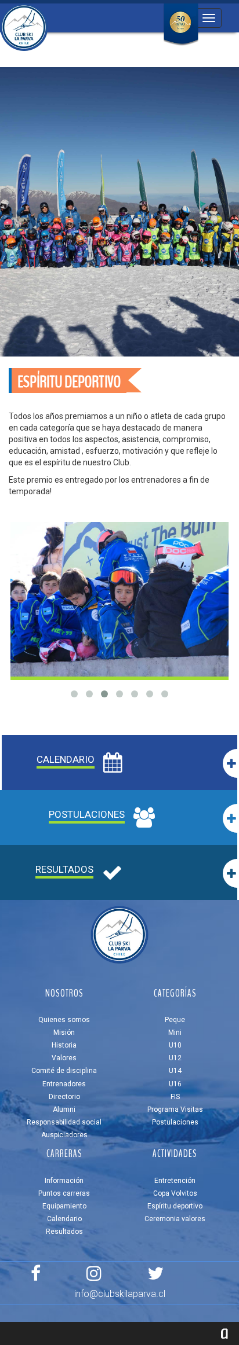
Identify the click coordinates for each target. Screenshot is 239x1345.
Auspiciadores (64, 1135)
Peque (175, 1020)
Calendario (64, 1219)
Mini (175, 1032)
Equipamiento (64, 1206)
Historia (64, 1045)
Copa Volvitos (175, 1193)
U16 (175, 1084)
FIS (175, 1097)
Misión (64, 1032)
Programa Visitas (175, 1109)
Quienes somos (64, 1020)
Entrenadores (64, 1084)
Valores (64, 1058)
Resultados (64, 1232)
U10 (175, 1045)
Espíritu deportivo (174, 1206)
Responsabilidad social (64, 1122)
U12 (175, 1058)
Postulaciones (175, 1122)
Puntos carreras (64, 1193)
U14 (175, 1071)
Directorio (64, 1097)
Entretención (174, 1181)
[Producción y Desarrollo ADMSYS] (224, 1333)
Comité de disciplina (64, 1071)
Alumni (64, 1109)
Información (64, 1181)
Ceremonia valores (174, 1219)
